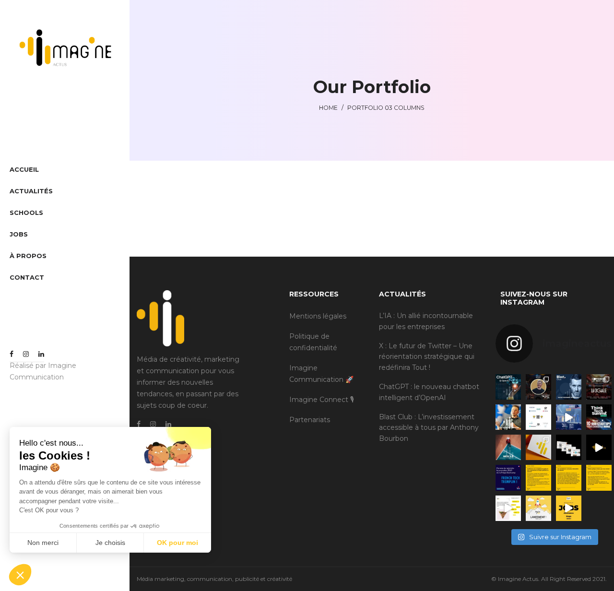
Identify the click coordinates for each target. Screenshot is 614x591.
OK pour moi (177, 542)
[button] (20, 574)
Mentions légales (317, 316)
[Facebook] (11, 354)
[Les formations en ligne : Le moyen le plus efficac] (538, 477)
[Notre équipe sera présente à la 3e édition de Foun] (599, 387)
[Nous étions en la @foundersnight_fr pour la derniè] (538, 387)
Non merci (43, 542)
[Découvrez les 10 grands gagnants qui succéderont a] (538, 417)
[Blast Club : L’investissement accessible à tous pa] (568, 387)
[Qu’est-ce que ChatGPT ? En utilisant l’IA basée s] (508, 387)
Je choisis (110, 542)
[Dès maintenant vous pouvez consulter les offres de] (568, 508)
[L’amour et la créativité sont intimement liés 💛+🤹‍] (599, 477)
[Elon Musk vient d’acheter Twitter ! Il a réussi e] (508, 417)
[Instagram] (26, 354)
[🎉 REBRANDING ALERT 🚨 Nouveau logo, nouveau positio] (568, 447)
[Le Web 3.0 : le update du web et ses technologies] (508, 447)
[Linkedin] (41, 354)
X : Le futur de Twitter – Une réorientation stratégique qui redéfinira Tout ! (426, 357)
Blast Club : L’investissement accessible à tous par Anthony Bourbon (429, 428)
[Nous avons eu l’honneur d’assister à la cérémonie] (568, 417)
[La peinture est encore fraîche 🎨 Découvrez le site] (508, 508)
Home (328, 107)
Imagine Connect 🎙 (321, 399)
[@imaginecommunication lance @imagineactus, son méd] (538, 508)
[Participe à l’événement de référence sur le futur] (599, 417)
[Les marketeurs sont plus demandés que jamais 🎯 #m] (568, 477)
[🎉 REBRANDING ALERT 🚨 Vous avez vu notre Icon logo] (538, 447)
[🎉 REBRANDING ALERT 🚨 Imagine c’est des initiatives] (599, 447)
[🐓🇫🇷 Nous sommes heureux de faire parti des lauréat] (508, 477)
